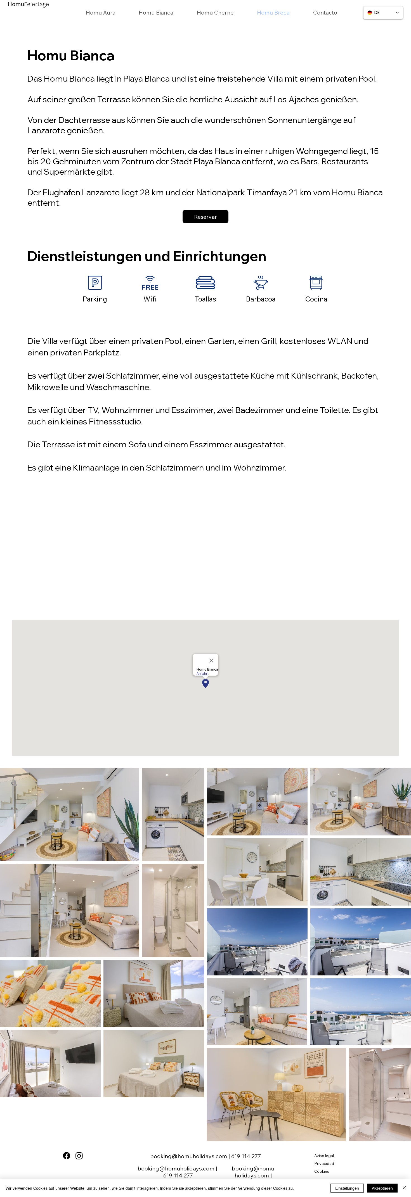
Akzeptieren (382, 1188)
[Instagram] (79, 1155)
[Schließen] (404, 1188)
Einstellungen (347, 1188)
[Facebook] (66, 1155)
